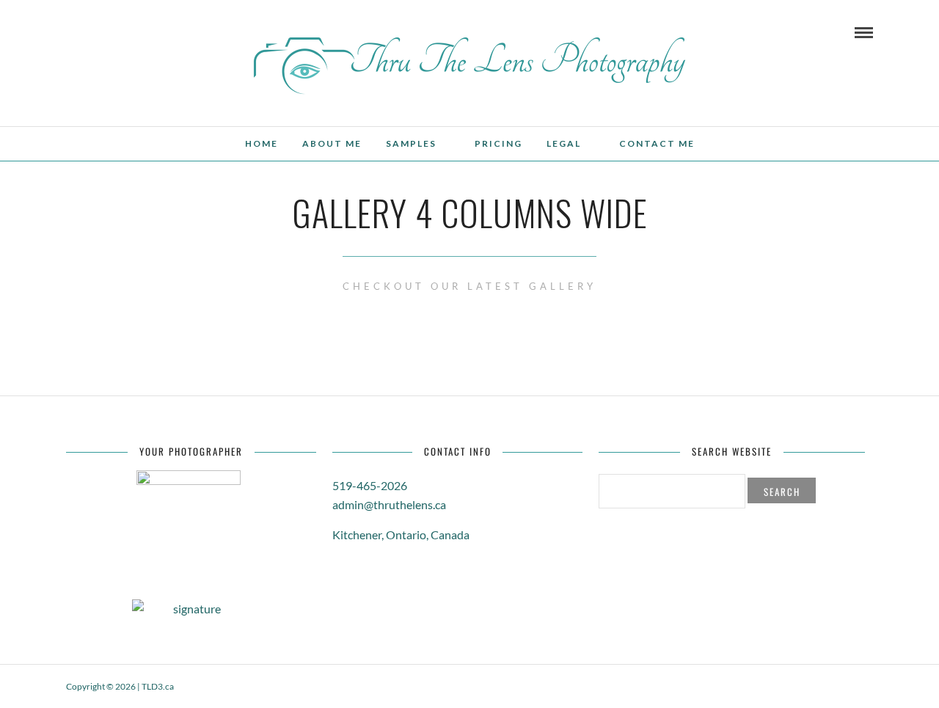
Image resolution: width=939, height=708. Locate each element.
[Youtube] (111, 31)
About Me (332, 143)
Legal (564, 143)
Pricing (498, 143)
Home (261, 143)
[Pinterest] (150, 31)
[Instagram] (170, 31)
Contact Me (657, 143)
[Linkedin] (130, 31)
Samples (411, 143)
